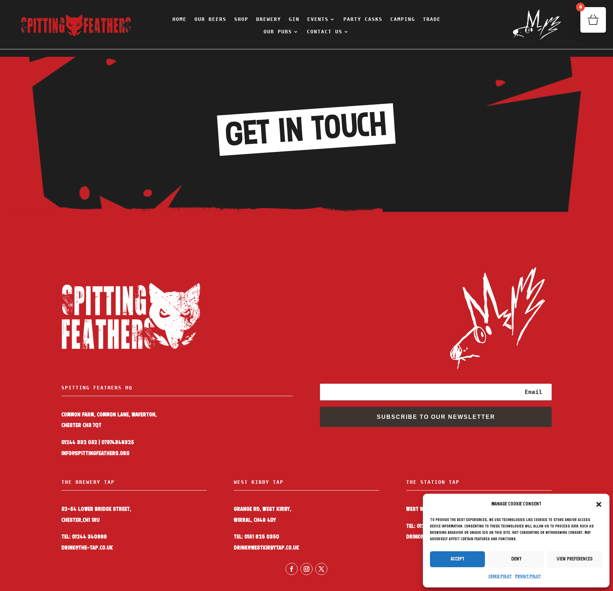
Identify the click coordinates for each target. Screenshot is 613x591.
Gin (294, 19)
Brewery (268, 19)
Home (179, 19)
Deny (516, 559)
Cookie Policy (500, 576)
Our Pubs (278, 31)
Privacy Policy (528, 576)
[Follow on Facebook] (292, 569)
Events (317, 19)
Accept (457, 559)
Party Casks (362, 19)
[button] (598, 504)
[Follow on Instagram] (306, 569)
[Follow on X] (321, 569)
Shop (241, 19)
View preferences (575, 559)
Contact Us (324, 31)
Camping (402, 19)
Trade (432, 19)
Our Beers (210, 19)
